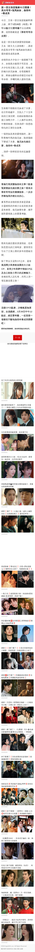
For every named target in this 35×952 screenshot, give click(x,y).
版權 (21, 949)
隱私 (18, 949)
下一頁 (17, 337)
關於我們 (3, 949)
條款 (15, 949)
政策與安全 (10, 949)
